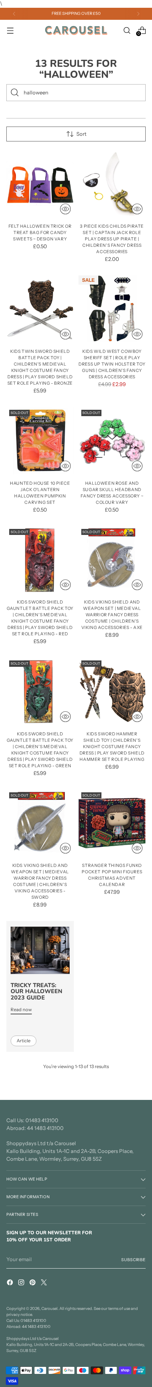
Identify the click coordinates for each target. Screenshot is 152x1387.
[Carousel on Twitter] (44, 1283)
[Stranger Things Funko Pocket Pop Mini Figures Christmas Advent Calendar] (112, 823)
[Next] (138, 14)
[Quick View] (65, 208)
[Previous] (14, 14)
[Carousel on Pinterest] (33, 1283)
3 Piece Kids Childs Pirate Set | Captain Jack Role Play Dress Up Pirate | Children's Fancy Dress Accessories (112, 238)
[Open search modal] (126, 30)
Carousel (49, 1308)
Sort (81, 134)
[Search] (14, 92)
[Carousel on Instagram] (22, 1283)
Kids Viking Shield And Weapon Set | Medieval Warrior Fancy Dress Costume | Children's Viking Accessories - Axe (112, 614)
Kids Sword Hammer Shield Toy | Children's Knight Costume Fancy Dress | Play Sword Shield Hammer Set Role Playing (112, 746)
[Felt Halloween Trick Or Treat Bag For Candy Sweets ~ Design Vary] (40, 183)
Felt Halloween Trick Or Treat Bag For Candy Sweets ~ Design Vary (40, 232)
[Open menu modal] (10, 30)
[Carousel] (76, 30)
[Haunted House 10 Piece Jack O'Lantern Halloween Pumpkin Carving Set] (40, 440)
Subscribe (133, 1259)
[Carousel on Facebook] (10, 1283)
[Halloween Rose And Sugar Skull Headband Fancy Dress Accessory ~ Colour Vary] (112, 440)
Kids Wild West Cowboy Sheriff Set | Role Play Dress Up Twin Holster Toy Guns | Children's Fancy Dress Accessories (111, 364)
